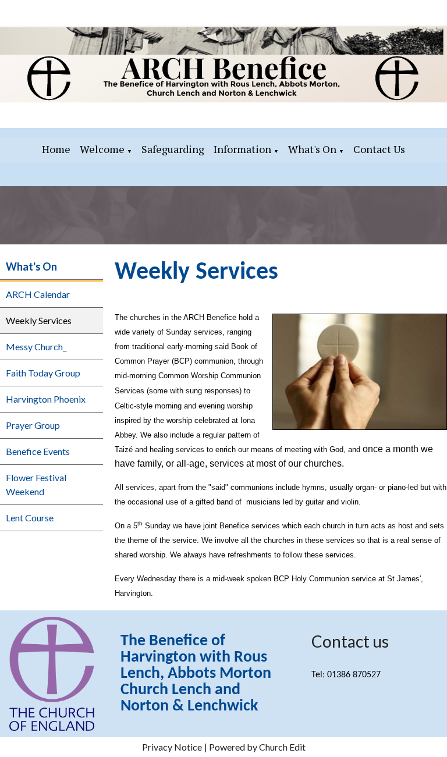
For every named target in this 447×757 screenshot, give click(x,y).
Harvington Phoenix (46, 398)
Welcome (102, 149)
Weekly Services (39, 320)
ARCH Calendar (38, 294)
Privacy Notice (172, 746)
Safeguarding (172, 149)
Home (56, 149)
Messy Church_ (36, 346)
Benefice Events (38, 451)
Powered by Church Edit (257, 746)
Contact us (350, 641)
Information (242, 149)
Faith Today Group (43, 372)
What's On (312, 149)
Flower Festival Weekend (36, 484)
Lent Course (30, 517)
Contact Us (379, 149)
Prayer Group (33, 425)
